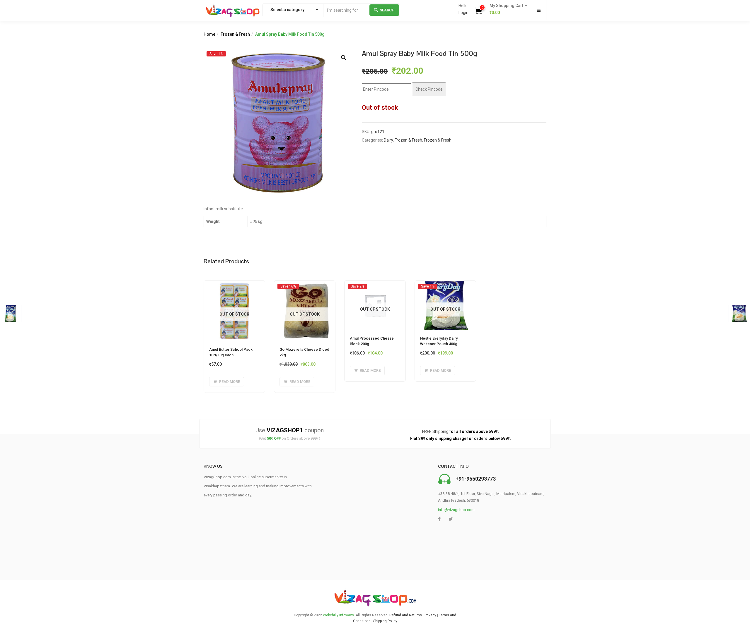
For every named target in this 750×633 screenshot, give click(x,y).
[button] (506, 9)
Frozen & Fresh (235, 34)
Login (463, 12)
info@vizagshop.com (456, 510)
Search (387, 10)
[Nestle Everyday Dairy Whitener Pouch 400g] (445, 286)
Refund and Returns (405, 615)
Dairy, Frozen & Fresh (403, 140)
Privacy (430, 615)
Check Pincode (429, 89)
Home (209, 34)
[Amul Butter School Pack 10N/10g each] (234, 284)
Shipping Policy (385, 621)
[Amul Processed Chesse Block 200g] (375, 286)
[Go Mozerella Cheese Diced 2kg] (305, 286)
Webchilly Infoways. (339, 615)
